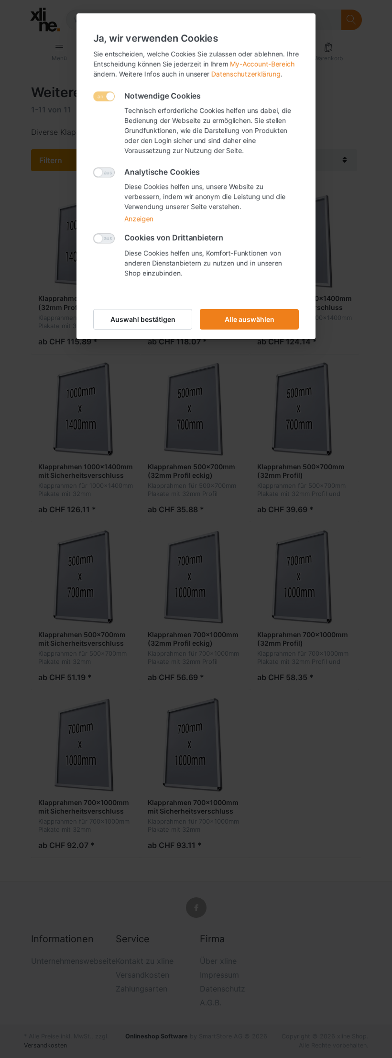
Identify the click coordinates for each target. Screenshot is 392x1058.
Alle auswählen (249, 319)
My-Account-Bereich (262, 64)
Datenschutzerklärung (246, 74)
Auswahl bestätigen (142, 319)
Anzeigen (138, 219)
